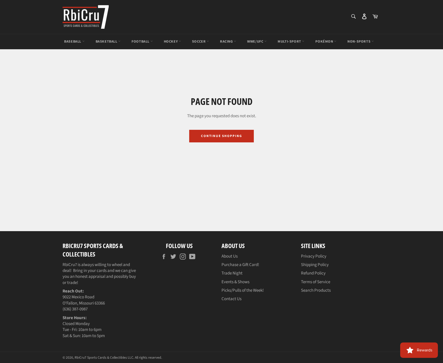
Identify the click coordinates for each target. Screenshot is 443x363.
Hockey (171, 41)
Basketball (107, 41)
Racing (227, 41)
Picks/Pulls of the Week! (243, 290)
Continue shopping (221, 136)
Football (141, 41)
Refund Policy (313, 273)
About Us (230, 256)
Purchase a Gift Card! (240, 265)
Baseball (73, 41)
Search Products (316, 290)
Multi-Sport (290, 41)
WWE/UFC (255, 41)
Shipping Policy (315, 265)
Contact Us (231, 299)
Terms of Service (315, 282)
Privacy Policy (313, 256)
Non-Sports (359, 41)
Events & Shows (235, 282)
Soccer (199, 41)
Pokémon (324, 41)
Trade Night (232, 273)
